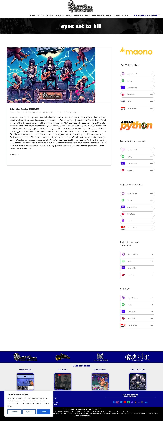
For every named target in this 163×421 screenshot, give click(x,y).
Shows (49, 15)
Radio (87, 15)
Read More (14, 154)
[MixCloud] (149, 15)
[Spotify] (141, 15)
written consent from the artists (63, 411)
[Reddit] (152, 15)
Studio (69, 15)
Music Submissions (53, 404)
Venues (116, 15)
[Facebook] (134, 15)
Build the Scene (29, 112)
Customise (14, 412)
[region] (28, 404)
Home (32, 15)
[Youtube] (143, 15)
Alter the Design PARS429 (24, 109)
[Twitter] (137, 15)
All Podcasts (44, 112)
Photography (51, 400)
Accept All (43, 412)
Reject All (29, 412)
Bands (109, 15)
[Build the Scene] (80, 6)
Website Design (51, 398)
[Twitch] (154, 15)
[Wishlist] (156, 15)
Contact (59, 15)
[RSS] (145, 15)
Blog (124, 15)
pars (51, 112)
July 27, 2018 (14, 112)
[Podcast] (147, 15)
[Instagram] (139, 15)
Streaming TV (98, 15)
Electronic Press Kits (53, 402)
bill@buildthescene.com (118, 411)
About (39, 15)
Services (78, 15)
